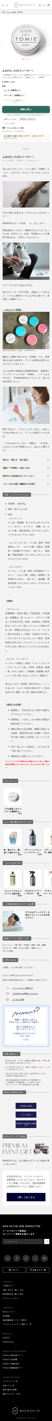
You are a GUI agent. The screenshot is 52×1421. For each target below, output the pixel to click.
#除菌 (44, 945)
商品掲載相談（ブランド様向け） (16, 1320)
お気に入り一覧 (39, 1270)
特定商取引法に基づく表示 (13, 1294)
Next (48, 42)
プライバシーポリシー (11, 1298)
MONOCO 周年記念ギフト (13, 1355)
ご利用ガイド (8, 1285)
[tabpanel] (26, 41)
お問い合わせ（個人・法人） (14, 1290)
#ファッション (8, 945)
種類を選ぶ (26, 109)
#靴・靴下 (18, 945)
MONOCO (6, 1337)
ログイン (15, 1270)
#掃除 (15, 948)
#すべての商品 (8, 951)
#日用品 (26, 945)
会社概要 (6, 1316)
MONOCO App (8, 1342)
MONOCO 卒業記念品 (11, 1363)
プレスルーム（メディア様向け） (16, 1324)
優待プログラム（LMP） (12, 1394)
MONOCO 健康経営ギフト (13, 1368)
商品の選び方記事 (10, 1389)
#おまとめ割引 (24, 948)
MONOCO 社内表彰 (10, 1359)
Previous (3, 42)
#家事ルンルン (36, 948)
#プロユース (7, 948)
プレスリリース (9, 1381)
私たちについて (9, 1311)
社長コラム (7, 1385)
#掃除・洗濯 (35, 945)
